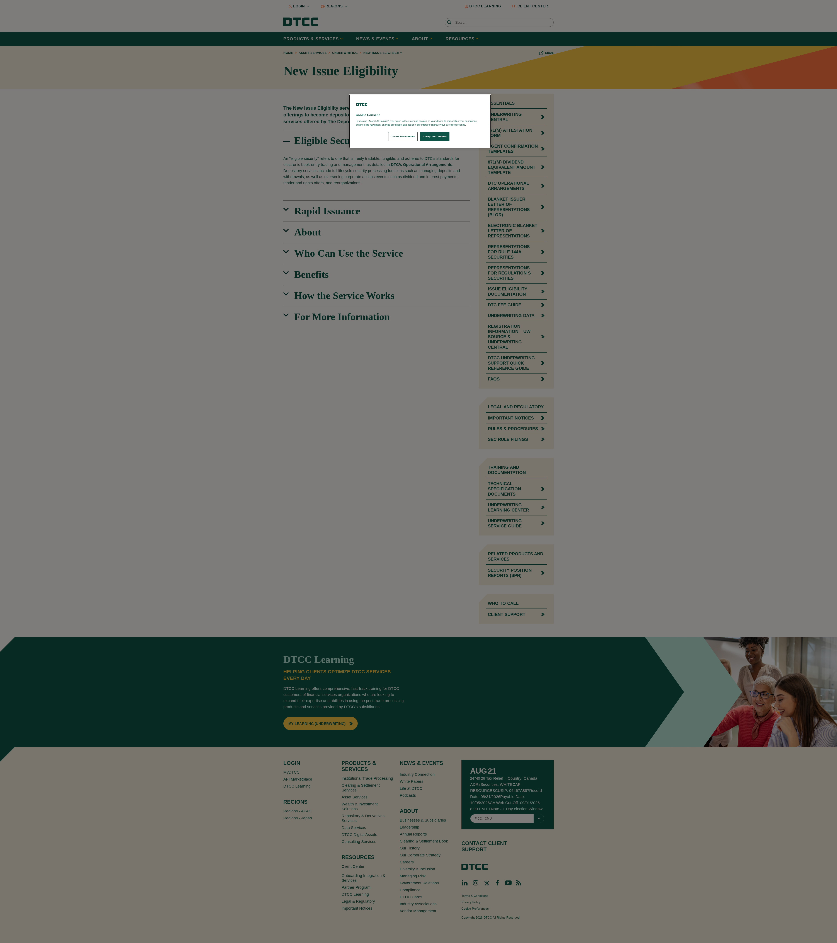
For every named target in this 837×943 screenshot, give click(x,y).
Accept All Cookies (435, 136)
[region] (420, 121)
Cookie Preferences (403, 136)
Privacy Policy (475, 124)
